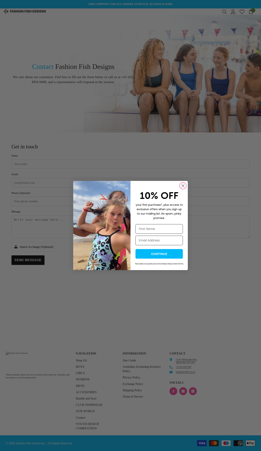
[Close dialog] (183, 185)
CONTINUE (159, 254)
